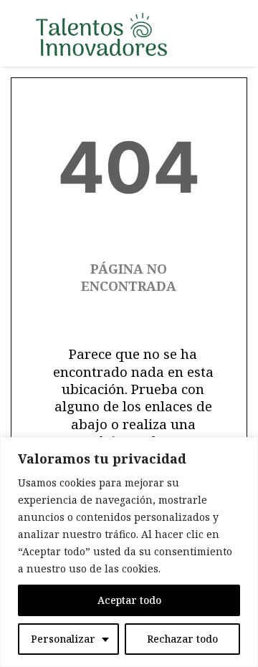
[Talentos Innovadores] (102, 34)
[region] (129, 552)
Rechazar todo (182, 639)
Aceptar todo (129, 600)
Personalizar (63, 639)
